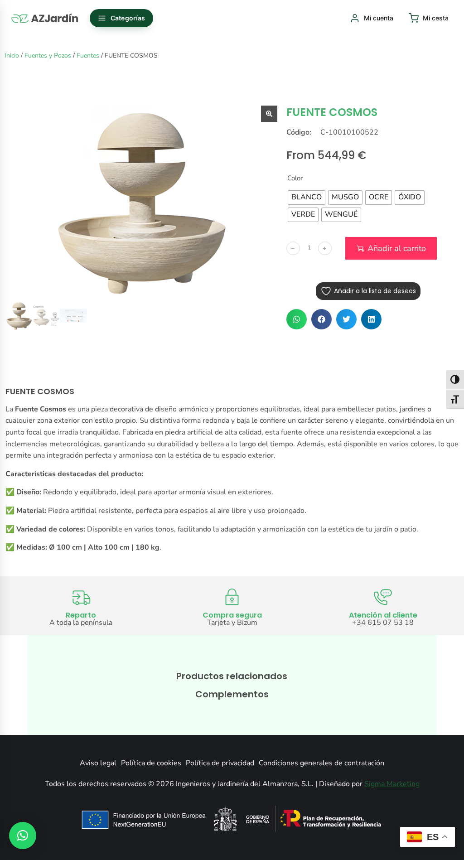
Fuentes (88, 55)
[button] (296, 319)
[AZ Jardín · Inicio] (45, 18)
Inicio (12, 55)
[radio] (306, 197)
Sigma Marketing (392, 784)
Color (295, 178)
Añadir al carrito (396, 248)
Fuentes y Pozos (47, 55)
